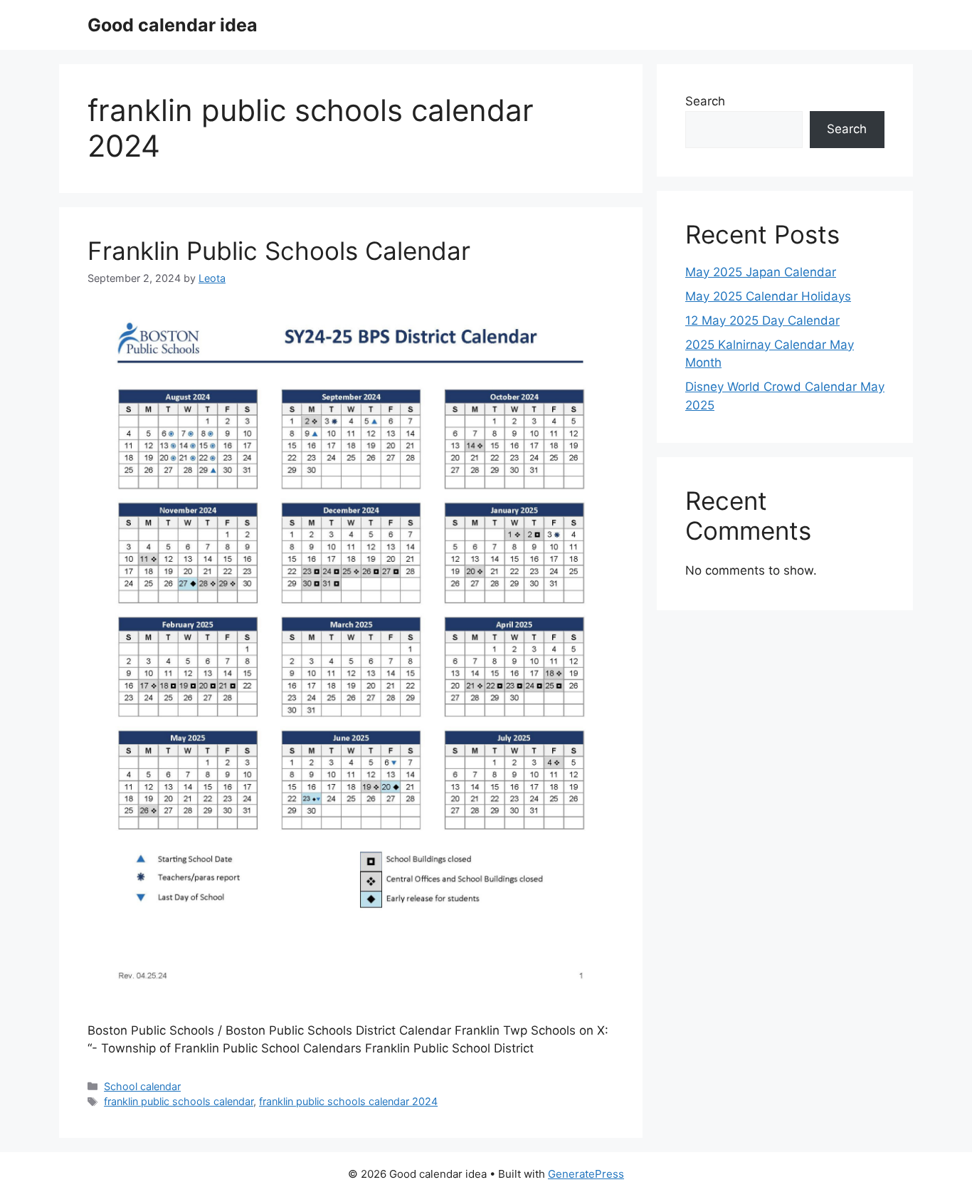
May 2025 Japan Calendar (760, 272)
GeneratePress (586, 1174)
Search (705, 101)
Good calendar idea (173, 25)
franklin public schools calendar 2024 (348, 1101)
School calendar (142, 1086)
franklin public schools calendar (178, 1101)
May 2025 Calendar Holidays (768, 296)
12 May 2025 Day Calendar (762, 320)
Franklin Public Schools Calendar (279, 251)
